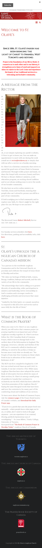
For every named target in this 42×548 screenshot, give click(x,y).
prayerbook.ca (21, 532)
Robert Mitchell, (24, 220)
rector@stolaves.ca (19, 160)
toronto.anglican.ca (21, 456)
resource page (13, 398)
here (30, 232)
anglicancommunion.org (21, 505)
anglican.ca (21, 481)
